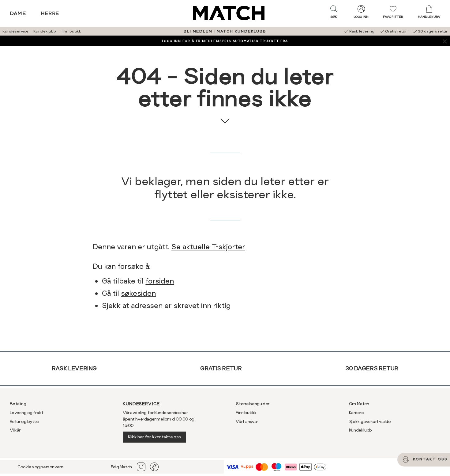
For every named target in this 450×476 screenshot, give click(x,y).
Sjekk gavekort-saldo (370, 421)
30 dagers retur (371, 368)
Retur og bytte (24, 421)
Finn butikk (71, 31)
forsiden (159, 281)
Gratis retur (221, 368)
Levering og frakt (26, 412)
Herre (50, 13)
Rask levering (74, 368)
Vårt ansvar (247, 421)
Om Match (359, 403)
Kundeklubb (44, 31)
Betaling (18, 403)
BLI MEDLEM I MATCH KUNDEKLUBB (225, 31)
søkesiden (138, 293)
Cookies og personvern (40, 467)
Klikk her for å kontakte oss (154, 437)
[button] (333, 13)
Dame (18, 13)
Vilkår (15, 430)
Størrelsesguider (252, 403)
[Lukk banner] (444, 41)
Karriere (356, 412)
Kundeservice (15, 31)
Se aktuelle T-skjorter (208, 246)
